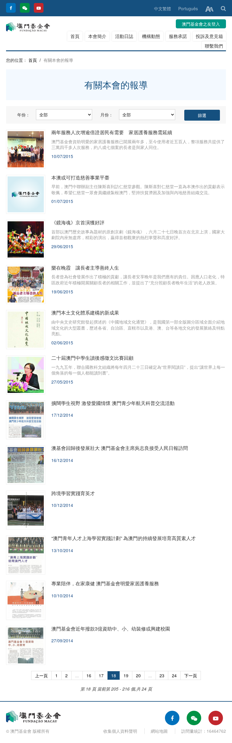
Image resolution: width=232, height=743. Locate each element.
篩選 (202, 115)
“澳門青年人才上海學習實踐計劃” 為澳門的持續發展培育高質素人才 (123, 538)
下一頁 (190, 675)
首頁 (74, 36)
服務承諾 (178, 36)
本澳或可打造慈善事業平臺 (80, 177)
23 (162, 675)
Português (188, 8)
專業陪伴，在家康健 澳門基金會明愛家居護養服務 (105, 583)
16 (88, 675)
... (77, 675)
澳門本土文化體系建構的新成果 (85, 312)
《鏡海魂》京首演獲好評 (78, 222)
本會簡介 (97, 36)
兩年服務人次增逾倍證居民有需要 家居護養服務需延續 (111, 132)
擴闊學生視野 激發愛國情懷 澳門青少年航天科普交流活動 (113, 403)
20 (138, 675)
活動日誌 (124, 36)
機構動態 (151, 36)
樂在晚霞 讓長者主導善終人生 (85, 267)
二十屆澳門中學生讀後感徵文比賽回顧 (92, 357)
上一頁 (41, 675)
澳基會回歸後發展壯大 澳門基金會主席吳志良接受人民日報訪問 (119, 447)
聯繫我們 (214, 46)
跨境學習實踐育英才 (73, 493)
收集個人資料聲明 (120, 731)
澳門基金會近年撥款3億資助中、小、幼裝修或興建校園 (110, 628)
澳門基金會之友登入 (201, 24)
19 (126, 675)
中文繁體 (162, 8)
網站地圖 (159, 731)
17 (101, 675)
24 (174, 675)
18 (113, 675)
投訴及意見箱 (209, 36)
